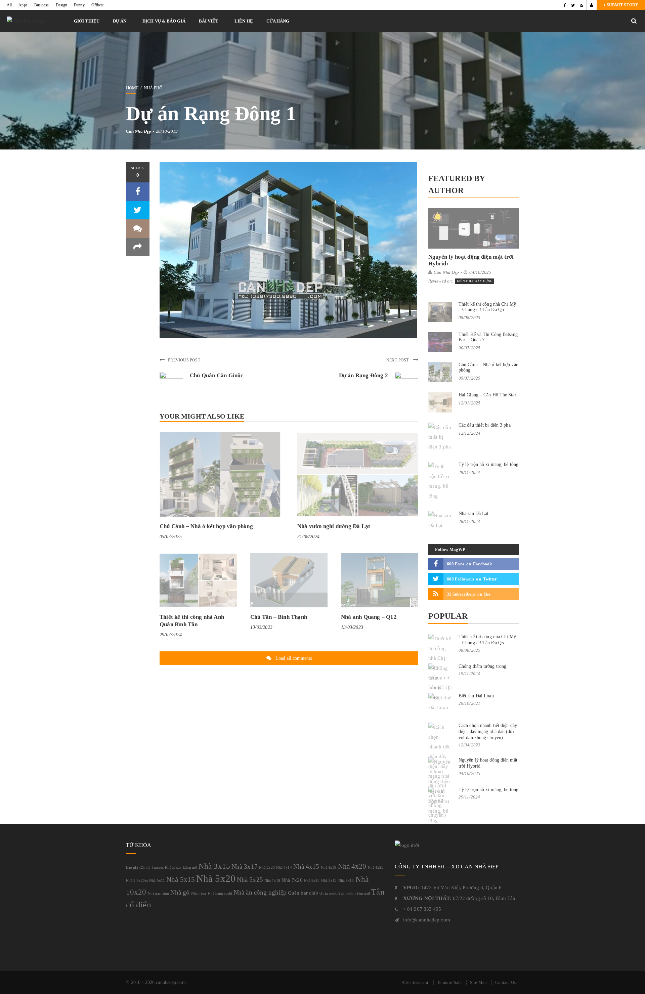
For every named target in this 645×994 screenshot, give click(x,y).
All (9, 5)
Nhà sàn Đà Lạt (473, 513)
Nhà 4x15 (306, 866)
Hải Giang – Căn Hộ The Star (487, 394)
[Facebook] (565, 5)
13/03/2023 (261, 627)
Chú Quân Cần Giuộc (217, 375)
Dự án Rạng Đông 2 (363, 375)
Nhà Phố (153, 87)
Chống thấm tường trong (482, 666)
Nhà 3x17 (244, 866)
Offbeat (97, 5)
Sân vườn (345, 893)
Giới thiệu (86, 21)
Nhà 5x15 (180, 879)
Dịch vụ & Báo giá (163, 21)
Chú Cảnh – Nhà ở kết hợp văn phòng (206, 526)
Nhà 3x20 (267, 867)
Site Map (478, 982)
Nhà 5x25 (250, 879)
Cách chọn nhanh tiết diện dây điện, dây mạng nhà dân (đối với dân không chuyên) (488, 731)
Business (41, 5)
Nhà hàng (199, 893)
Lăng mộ (190, 867)
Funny (79, 5)
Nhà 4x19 (329, 867)
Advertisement (414, 982)
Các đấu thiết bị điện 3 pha (485, 425)
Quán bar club (303, 893)
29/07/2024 (171, 634)
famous (158, 867)
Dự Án (120, 21)
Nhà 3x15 (214, 866)
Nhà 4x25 (376, 867)
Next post (398, 360)
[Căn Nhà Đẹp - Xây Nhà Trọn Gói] (37, 21)
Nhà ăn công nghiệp (260, 892)
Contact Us (505, 982)
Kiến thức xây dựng (474, 281)
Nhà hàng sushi (220, 893)
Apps (22, 5)
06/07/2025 (469, 347)
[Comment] (137, 228)
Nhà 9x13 (346, 880)
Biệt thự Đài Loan (476, 695)
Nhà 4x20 (352, 866)
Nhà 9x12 (329, 880)
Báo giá (132, 867)
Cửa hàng (278, 21)
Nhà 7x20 (292, 880)
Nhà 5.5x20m (137, 880)
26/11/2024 (469, 521)
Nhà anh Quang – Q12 (369, 617)
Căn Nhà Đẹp (138, 131)
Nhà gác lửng (158, 893)
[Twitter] (573, 5)
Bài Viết (209, 21)
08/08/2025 (469, 317)
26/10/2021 (469, 703)
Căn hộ (145, 867)
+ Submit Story (620, 5)
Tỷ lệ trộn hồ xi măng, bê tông (488, 464)
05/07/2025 (171, 536)
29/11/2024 (469, 472)
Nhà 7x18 (272, 880)
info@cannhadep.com (426, 919)
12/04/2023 (469, 744)
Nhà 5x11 (157, 880)
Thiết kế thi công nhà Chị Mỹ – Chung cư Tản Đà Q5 (487, 307)
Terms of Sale (449, 982)
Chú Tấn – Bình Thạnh (278, 617)
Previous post (184, 360)
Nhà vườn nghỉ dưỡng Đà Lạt (333, 526)
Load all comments (293, 658)
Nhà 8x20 (312, 880)
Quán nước (328, 893)
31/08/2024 (308, 536)
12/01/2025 (469, 402)
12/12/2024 (469, 433)
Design (62, 5)
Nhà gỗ (180, 892)
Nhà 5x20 (215, 878)
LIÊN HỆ (243, 21)
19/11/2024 (469, 673)
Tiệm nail (362, 893)
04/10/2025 (480, 272)
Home (132, 87)
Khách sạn (173, 867)
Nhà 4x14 (284, 867)
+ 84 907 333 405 (422, 909)
